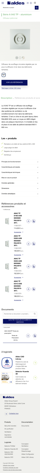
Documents (25, 426)
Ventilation (7, 432)
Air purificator (8, 429)
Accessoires (17, 232)
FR (37, 3)
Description (6, 98)
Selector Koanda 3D (11, 449)
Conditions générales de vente (10, 467)
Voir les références (14, 82)
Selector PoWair (9, 446)
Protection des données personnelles (12, 470)
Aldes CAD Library (27, 457)
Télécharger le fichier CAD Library (11, 88)
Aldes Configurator (27, 454)
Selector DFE (8, 457)
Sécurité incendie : (10, 426)
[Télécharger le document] (27, 336)
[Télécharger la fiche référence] (28, 221)
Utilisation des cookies (8, 465)
